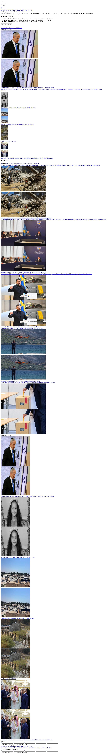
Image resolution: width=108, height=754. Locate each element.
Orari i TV (3, 748)
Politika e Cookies (47, 748)
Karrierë (16, 748)
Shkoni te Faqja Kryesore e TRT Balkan (11, 28)
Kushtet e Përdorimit (24, 748)
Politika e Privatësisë (36, 748)
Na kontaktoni (10, 748)
